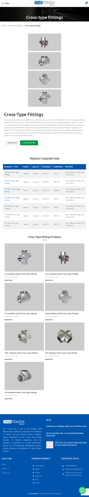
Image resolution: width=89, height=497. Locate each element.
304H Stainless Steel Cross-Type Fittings (61, 313)
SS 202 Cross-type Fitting (12, 173)
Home (4, 25)
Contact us (6, 473)
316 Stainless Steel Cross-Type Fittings (21, 274)
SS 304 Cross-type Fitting (12, 182)
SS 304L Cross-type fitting (12, 190)
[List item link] (44, 466)
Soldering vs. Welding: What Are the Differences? (66, 426)
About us (5, 469)
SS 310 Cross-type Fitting (12, 207)
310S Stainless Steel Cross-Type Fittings (61, 274)
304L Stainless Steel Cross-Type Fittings (21, 353)
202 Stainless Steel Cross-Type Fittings (21, 392)
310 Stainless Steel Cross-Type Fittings (21, 313)
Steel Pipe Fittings (15, 25)
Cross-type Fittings (11, 277)
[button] (82, 490)
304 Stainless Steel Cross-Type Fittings (61, 353)
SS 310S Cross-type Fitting (12, 199)
